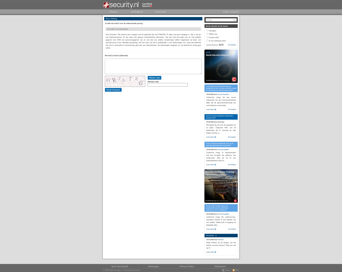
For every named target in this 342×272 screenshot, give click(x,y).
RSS (237, 270)
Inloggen (226, 12)
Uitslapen (212, 31)
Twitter (227, 270)
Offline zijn (213, 34)
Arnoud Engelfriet (223, 94)
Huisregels (153, 266)
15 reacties (232, 229)
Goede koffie (214, 37)
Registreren (235, 12)
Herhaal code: (153, 82)
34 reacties (232, 137)
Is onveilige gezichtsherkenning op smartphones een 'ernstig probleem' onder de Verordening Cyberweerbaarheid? (221, 88)
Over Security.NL (120, 266)
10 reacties (232, 109)
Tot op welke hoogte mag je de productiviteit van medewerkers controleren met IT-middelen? (217, 208)
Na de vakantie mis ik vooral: (217, 26)
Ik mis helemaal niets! (217, 41)
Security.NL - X (211, 235)
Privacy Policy (187, 266)
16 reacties (232, 45)
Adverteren (220, 266)
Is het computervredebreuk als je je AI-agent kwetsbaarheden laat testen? (220, 144)
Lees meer (210, 109)
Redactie (221, 239)
